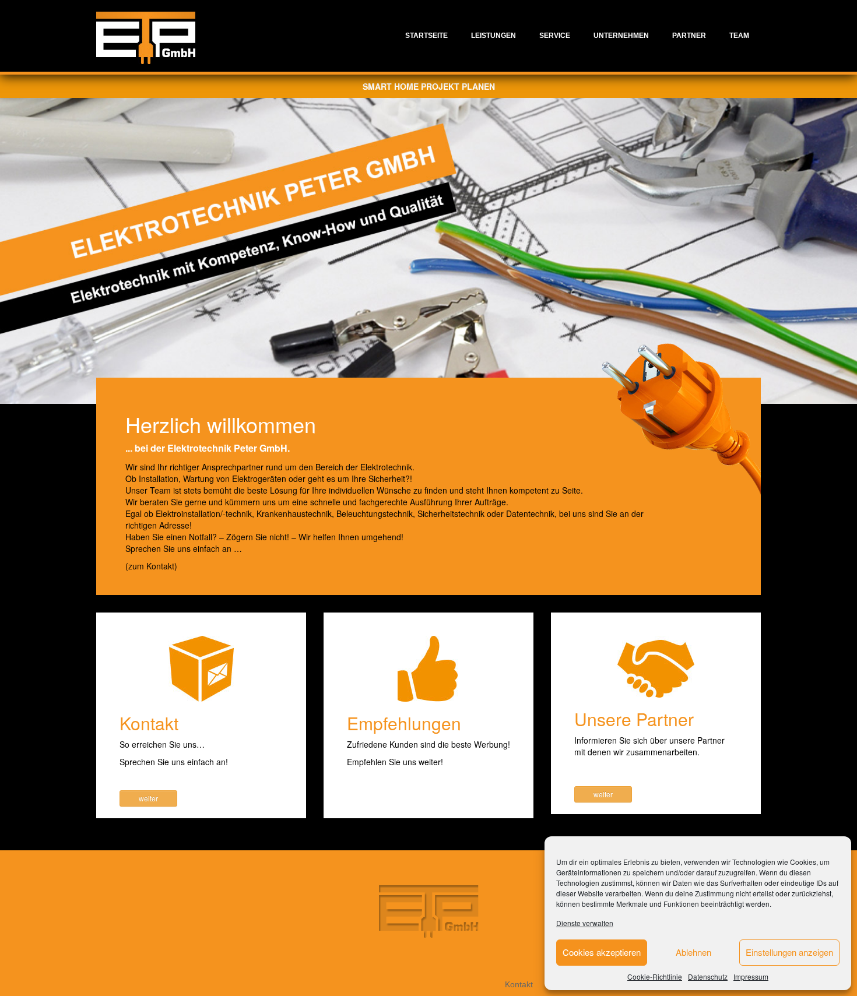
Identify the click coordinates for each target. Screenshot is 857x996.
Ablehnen (693, 952)
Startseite (426, 35)
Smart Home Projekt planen (429, 86)
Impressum (750, 976)
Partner (689, 35)
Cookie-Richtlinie (654, 976)
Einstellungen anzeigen (789, 952)
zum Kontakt (151, 566)
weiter (148, 798)
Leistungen (493, 35)
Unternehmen (621, 35)
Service (554, 35)
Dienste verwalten (584, 923)
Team (739, 35)
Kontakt (519, 984)
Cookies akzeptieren (602, 952)
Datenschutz (708, 976)
